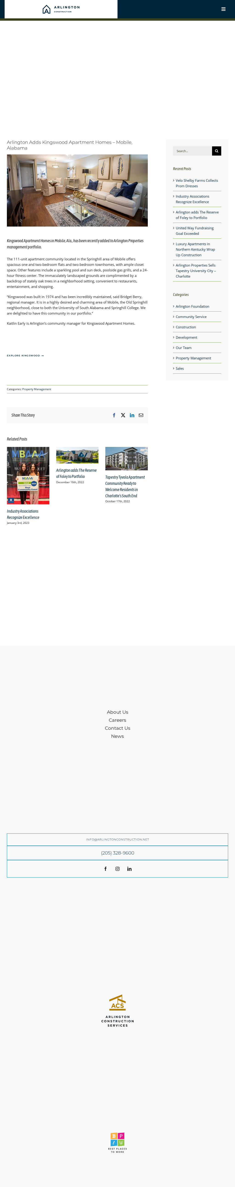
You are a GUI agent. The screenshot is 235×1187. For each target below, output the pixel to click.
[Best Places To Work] (117, 1134)
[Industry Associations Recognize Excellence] (28, 449)
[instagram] (117, 869)
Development (186, 337)
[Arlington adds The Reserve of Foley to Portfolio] (77, 449)
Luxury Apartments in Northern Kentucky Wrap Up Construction (195, 249)
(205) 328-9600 (117, 853)
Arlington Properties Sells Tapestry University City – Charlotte (196, 270)
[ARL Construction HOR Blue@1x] (61, 6)
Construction (186, 327)
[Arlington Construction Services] (117, 996)
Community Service (191, 316)
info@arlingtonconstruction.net (117, 839)
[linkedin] (129, 869)
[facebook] (105, 869)
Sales (180, 368)
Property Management (36, 389)
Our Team (184, 347)
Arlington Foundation (192, 306)
